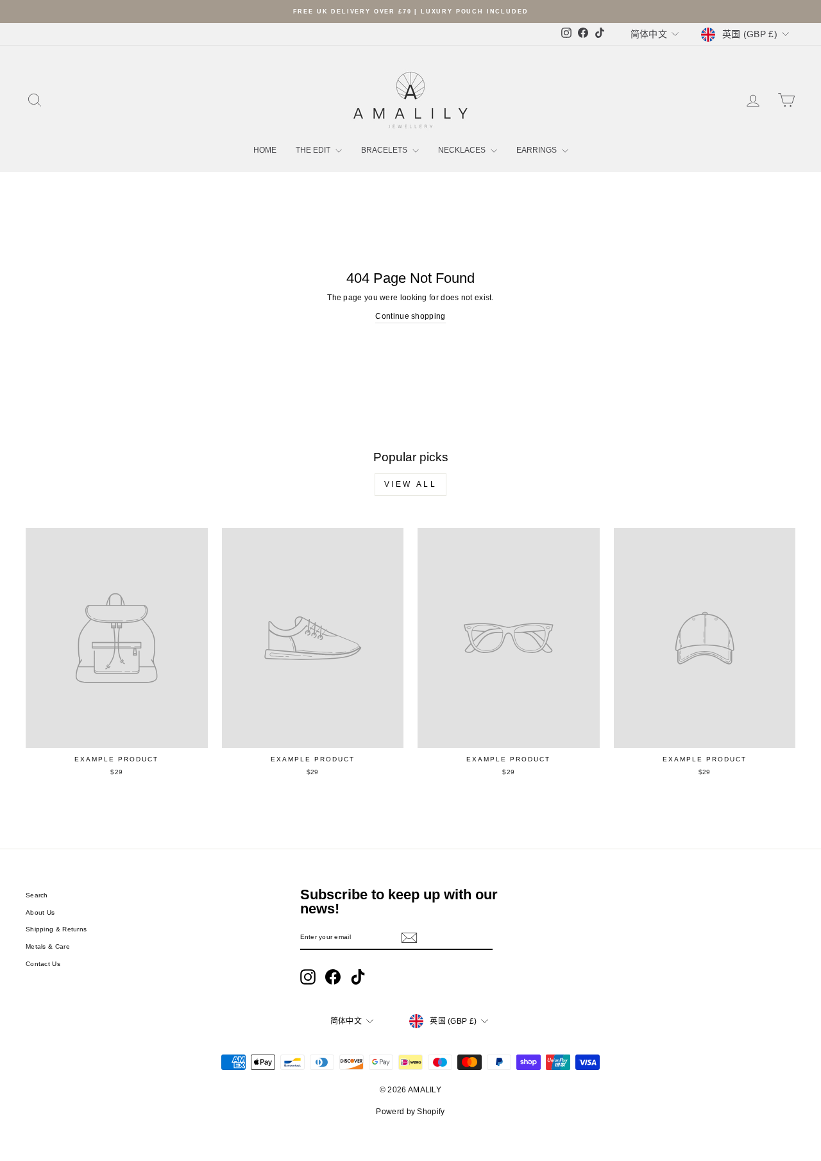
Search (37, 895)
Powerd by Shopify (410, 1111)
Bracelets (385, 150)
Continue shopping (410, 316)
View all (410, 484)
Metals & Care (48, 946)
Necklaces (462, 150)
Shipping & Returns (56, 929)
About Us (40, 912)
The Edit (314, 150)
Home (264, 150)
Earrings (537, 150)
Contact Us (43, 963)
